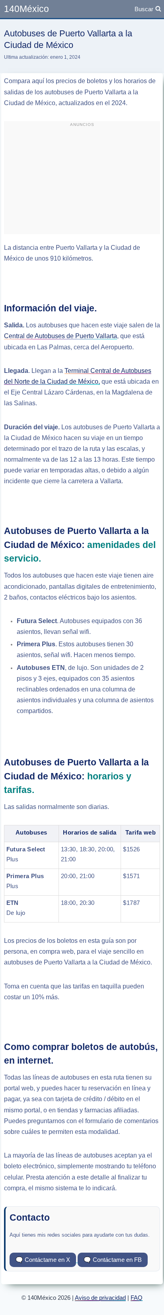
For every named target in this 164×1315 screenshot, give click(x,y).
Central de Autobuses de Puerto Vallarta (60, 336)
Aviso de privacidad (100, 1297)
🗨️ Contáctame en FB (113, 1259)
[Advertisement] (82, 181)
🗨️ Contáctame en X (43, 1259)
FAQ (137, 1297)
